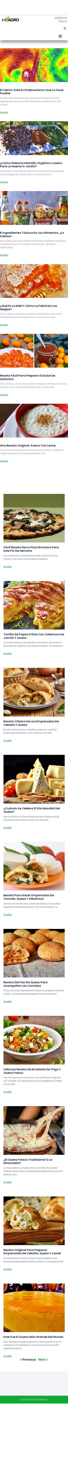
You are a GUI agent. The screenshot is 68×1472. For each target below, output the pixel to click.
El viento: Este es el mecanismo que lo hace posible (31, 91)
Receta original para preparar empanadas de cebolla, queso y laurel (32, 1251)
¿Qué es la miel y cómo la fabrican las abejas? (28, 307)
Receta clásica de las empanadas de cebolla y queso (31, 723)
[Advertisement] (34, 1437)
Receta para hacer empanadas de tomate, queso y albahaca (28, 897)
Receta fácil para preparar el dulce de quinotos (27, 377)
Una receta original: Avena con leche (28, 445)
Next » (43, 1359)
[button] (65, 28)
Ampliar (4, 112)
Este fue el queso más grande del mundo (33, 1337)
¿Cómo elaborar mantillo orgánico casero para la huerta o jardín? (31, 164)
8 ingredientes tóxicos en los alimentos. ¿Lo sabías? (32, 234)
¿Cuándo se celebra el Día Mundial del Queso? (31, 810)
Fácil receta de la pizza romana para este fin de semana (31, 549)
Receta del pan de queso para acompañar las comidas (25, 984)
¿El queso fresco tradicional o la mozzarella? (27, 1161)
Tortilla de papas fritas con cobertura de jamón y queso (33, 636)
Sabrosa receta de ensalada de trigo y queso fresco (32, 1071)
